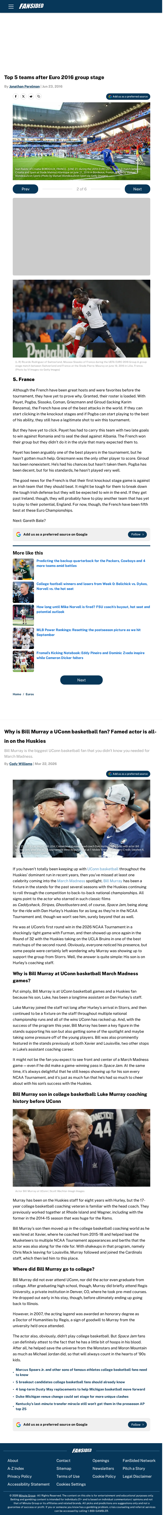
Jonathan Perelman (24, 86)
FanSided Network (139, 1460)
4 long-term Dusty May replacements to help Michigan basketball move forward (80, 1389)
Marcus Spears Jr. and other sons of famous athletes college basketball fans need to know (81, 1372)
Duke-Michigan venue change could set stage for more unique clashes (72, 1397)
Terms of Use (68, 1476)
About (12, 1460)
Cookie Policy (104, 1476)
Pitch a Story (134, 1468)
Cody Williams (20, 764)
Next (137, 189)
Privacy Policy (19, 1476)
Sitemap (63, 1468)
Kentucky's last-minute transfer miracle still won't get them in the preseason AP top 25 (80, 1406)
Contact (63, 1460)
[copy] (39, 96)
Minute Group (27, 1495)
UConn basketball (102, 869)
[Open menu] (11, 6)
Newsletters (103, 1468)
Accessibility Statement (28, 1484)
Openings (101, 1460)
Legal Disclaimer (137, 1476)
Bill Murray (112, 881)
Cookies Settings (71, 1484)
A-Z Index (15, 1468)
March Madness (71, 881)
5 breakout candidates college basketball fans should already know (70, 1382)
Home (17, 694)
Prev (26, 189)
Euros (30, 694)
